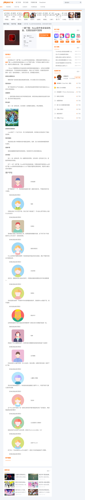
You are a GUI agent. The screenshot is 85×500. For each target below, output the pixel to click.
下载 (56, 41)
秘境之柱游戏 (60, 96)
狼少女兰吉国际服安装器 (63, 105)
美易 (67, 39)
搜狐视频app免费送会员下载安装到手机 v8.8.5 (78, 39)
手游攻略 (8, 6)
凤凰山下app (60, 118)
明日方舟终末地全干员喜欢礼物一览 (21, 482)
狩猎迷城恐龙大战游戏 (7, 19)
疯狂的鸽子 (60, 113)
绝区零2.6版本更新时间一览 (45, 482)
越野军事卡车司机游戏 (14, 19)
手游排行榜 (34, 2)
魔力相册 (56, 39)
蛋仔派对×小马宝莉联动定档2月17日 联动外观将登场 (21, 490)
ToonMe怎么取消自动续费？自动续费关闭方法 (64, 51)
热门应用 (25, 2)
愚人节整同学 (59, 19)
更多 (48, 471)
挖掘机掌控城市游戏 (46, 19)
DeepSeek (42, 2)
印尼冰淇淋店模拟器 (78, 19)
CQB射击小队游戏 (65, 19)
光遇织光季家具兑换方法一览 (21, 474)
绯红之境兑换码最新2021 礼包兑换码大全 (64, 60)
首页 (1, 6)
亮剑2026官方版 (33, 19)
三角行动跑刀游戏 (52, 19)
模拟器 (19, 24)
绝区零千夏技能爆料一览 (45, 474)
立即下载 (77, 77)
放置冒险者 (60, 100)
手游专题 (42, 6)
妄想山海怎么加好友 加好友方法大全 (64, 57)
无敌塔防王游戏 (39, 19)
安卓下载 (45, 35)
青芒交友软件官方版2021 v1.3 (73, 39)
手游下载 (16, 6)
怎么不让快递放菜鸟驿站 (62, 54)
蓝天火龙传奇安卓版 (20, 19)
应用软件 (25, 6)
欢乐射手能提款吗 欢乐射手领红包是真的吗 (64, 63)
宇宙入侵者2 (60, 109)
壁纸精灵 (62, 39)
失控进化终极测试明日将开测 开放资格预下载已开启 (45, 490)
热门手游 (18, 2)
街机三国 (71, 19)
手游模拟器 (34, 6)
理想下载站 (6, 24)
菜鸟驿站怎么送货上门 (61, 65)
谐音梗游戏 (27, 19)
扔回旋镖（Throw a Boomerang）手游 (66, 92)
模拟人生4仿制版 (61, 87)
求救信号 (65, 76)
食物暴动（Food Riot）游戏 (64, 83)
